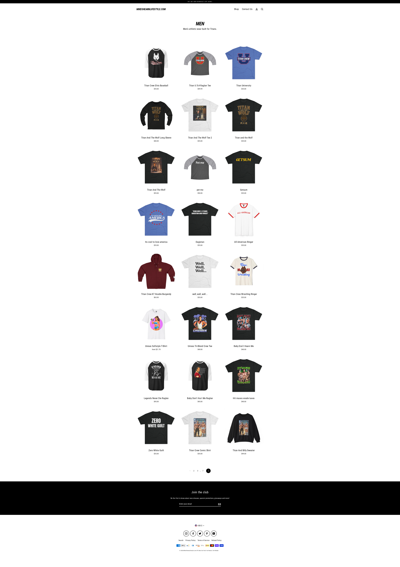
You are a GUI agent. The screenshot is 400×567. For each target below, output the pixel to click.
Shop (236, 9)
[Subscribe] (219, 504)
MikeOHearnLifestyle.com (151, 9)
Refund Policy (216, 540)
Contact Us (247, 9)
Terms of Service (203, 540)
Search (181, 540)
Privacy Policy (191, 540)
